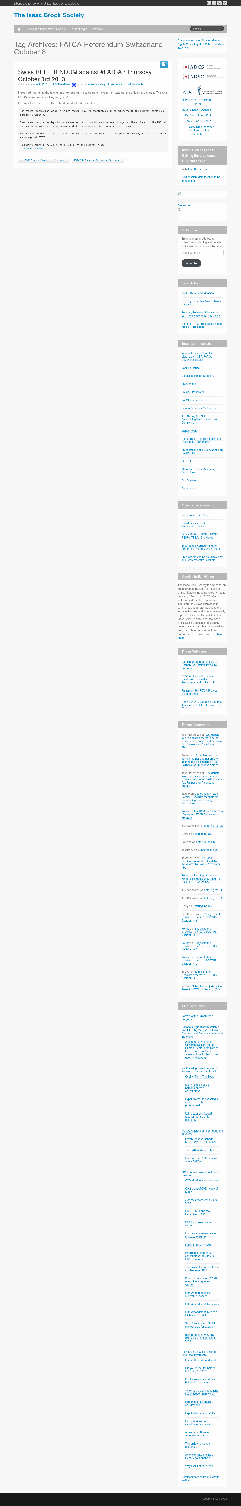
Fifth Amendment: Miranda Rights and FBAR (201, 1313)
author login (79, 29)
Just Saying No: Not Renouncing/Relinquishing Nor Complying (200, 419)
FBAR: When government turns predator (200, 1173)
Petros (185, 811)
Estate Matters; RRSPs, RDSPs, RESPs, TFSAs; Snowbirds (201, 535)
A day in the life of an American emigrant (197, 1433)
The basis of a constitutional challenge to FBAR (202, 1268)
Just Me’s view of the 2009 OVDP (201, 1201)
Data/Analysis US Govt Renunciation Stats (195, 524)
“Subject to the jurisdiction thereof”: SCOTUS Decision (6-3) (202, 917)
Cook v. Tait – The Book (199, 1076)
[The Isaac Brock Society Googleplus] (209, 3)
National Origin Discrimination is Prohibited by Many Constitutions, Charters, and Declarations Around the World (202, 1031)
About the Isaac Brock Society (46, 29)
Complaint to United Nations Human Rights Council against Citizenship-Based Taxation (202, 44)
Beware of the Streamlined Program (197, 1017)
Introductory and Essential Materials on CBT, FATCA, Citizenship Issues (197, 356)
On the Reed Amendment (200, 1360)
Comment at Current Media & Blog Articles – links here (202, 325)
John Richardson (198, 169)
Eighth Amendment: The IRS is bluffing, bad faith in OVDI (200, 1338)
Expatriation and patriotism (201, 1413)
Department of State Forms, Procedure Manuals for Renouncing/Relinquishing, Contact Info (200, 798)
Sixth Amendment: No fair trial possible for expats (200, 1324)
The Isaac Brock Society (49, 14)
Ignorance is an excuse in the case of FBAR (200, 1234)
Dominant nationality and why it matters (200, 1478)
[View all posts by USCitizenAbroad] (74, 84)
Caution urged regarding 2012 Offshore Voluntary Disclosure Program (199, 665)
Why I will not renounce (199, 1466)
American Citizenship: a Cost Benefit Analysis (199, 1456)
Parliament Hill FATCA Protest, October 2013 (199, 692)
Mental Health (190, 430)
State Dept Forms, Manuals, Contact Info (198, 470)
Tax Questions (190, 480)
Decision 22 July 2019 (198, 115)
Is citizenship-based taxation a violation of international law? (199, 1069)
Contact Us (188, 488)
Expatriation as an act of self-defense (199, 1403)
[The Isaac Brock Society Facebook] (214, 3)
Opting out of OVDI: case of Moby (201, 1190)
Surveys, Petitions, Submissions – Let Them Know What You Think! (202, 313)
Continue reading (33, 148)
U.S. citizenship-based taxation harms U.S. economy (198, 1116)
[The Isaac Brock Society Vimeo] (219, 3)
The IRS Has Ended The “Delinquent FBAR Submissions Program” (202, 814)
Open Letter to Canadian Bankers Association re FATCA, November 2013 (202, 705)
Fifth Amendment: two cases (202, 1304)
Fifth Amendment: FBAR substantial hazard (199, 1294)
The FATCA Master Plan (199, 1150)
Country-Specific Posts (195, 515)
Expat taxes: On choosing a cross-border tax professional (201, 1102)
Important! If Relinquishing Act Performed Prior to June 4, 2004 (201, 547)
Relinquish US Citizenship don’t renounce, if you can (200, 1353)
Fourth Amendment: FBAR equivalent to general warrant (201, 1281)
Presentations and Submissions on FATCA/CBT (202, 451)
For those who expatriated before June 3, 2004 (201, 1380)
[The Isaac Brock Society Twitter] (225, 3)
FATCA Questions (192, 400)
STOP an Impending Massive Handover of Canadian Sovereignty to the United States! (201, 679)
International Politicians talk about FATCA (201, 1159)
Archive (98, 29)
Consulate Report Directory (198, 376)
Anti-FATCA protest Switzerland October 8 (42, 160)
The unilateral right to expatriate (198, 1445)
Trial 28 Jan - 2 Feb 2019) (200, 121)
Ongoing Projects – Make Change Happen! (202, 302)
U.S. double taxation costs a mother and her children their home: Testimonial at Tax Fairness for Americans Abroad (202, 741)
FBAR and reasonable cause (198, 1223)
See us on (184, 205)
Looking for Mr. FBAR (198, 1244)
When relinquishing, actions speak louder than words (201, 1392)
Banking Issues (191, 368)
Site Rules (188, 461)
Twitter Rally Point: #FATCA (198, 293)
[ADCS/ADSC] (202, 71)
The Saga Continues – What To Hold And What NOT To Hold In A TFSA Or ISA (201, 862)
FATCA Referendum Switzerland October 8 (96, 160)
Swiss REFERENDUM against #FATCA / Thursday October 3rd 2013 (85, 75)
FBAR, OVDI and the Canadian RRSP (197, 1212)
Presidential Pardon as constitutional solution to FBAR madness (199, 1256)
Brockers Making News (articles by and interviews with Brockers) (202, 558)
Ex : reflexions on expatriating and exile (198, 1422)
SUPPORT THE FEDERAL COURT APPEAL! (197, 102)
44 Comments (135, 84)
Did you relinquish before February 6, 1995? (200, 1369)
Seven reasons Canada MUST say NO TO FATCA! (200, 1140)
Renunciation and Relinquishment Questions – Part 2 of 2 (202, 440)
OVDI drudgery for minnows (201, 1180)
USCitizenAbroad (62, 84)
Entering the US (191, 384)
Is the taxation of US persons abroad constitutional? (197, 1088)
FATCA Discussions (193, 392)
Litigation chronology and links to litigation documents (201, 130)
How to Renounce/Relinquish (199, 408)
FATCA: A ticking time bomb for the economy (202, 1132)
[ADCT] (202, 89)
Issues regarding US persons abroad (106, 84)
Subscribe (191, 263)
